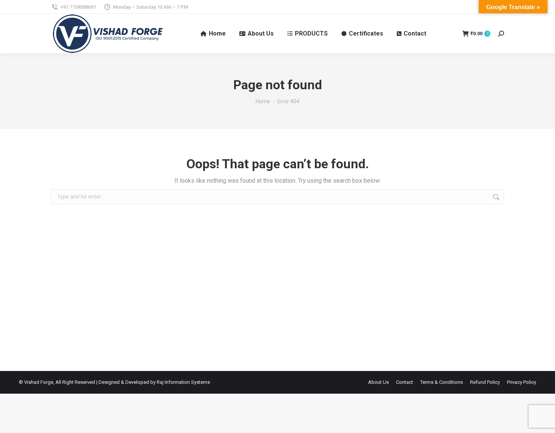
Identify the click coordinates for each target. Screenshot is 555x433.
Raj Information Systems (183, 382)
